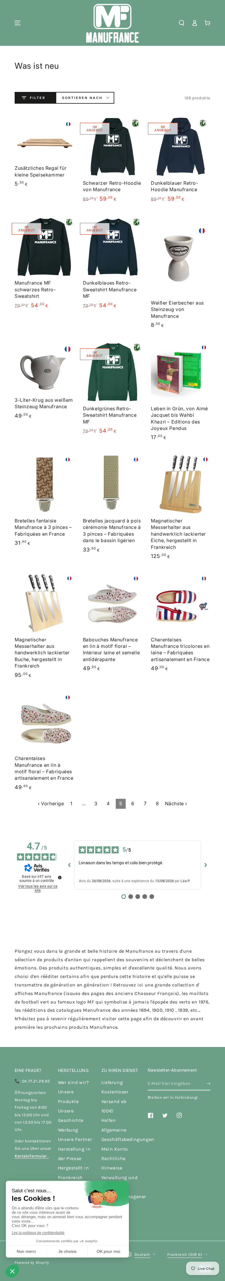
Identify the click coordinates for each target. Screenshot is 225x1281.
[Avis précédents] (69, 865)
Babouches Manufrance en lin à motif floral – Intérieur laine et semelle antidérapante (111, 649)
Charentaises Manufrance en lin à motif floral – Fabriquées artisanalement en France (44, 768)
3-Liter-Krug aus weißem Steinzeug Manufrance (44, 403)
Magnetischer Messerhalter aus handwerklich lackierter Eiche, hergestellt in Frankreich (178, 534)
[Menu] (17, 22)
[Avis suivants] (206, 865)
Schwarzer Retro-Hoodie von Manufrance (112, 186)
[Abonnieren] (208, 1083)
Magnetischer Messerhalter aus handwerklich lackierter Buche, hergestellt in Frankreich (42, 653)
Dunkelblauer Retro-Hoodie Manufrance (174, 186)
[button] (181, 22)
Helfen (108, 1120)
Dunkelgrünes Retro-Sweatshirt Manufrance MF (110, 415)
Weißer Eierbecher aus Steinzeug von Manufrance (177, 309)
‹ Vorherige (51, 803)
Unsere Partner (75, 1139)
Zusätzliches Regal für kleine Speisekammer (41, 171)
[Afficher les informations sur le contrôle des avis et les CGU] (59, 877)
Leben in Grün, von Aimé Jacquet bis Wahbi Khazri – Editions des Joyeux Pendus (179, 418)
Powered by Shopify (32, 1262)
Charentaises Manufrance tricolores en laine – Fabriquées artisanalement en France (180, 649)
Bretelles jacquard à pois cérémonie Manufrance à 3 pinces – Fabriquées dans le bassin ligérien (112, 530)
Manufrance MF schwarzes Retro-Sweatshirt (35, 289)
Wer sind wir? (73, 1082)
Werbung (68, 1130)
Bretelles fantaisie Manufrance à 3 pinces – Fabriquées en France (43, 527)
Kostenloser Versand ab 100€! (115, 1101)
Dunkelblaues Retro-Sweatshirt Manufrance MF (110, 289)
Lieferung (112, 1082)
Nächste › (176, 803)
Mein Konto (114, 1149)
